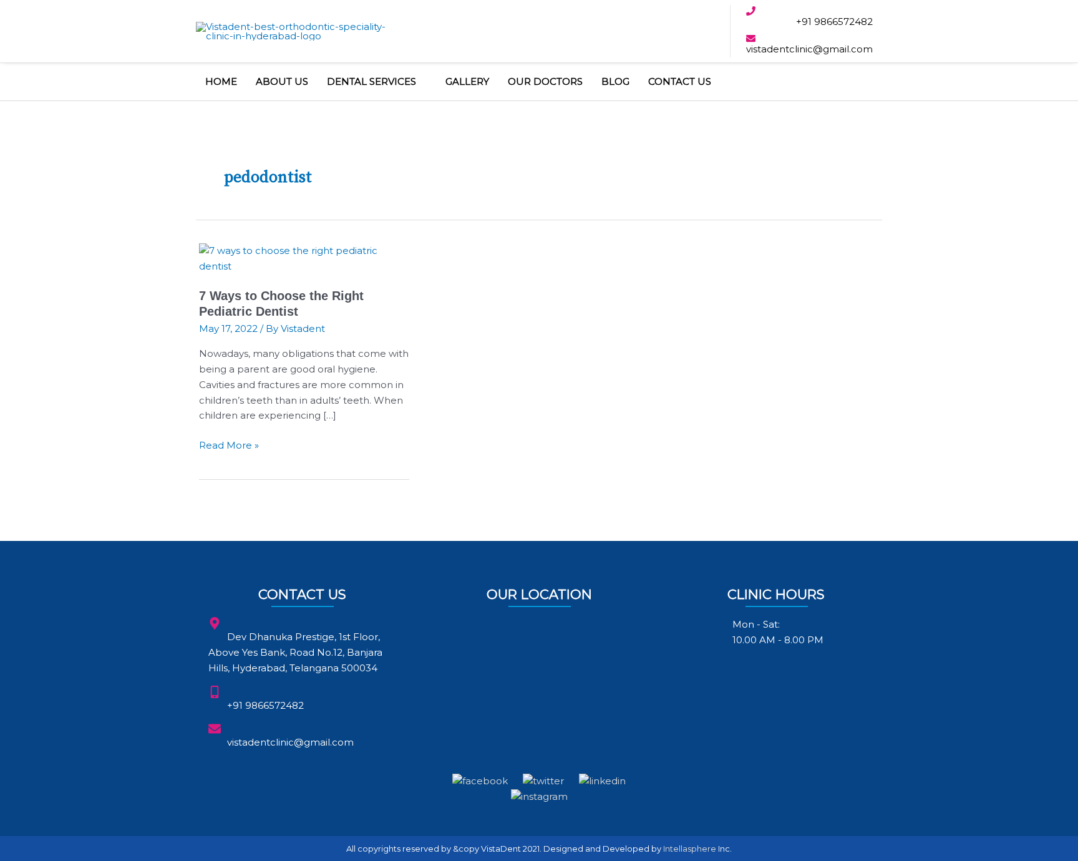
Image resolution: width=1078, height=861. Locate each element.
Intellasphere (689, 849)
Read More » (229, 444)
